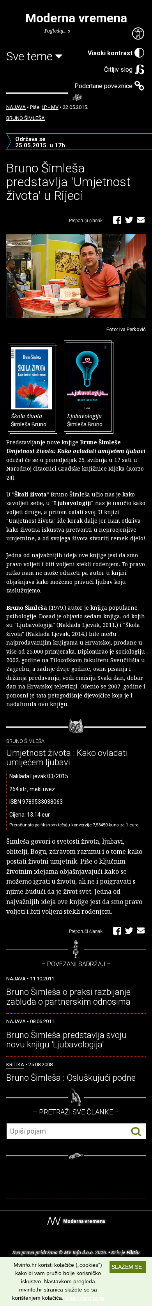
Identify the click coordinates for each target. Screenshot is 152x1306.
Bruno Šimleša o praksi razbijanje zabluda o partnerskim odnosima (68, 996)
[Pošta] (141, 219)
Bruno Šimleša (25, 118)
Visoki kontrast (110, 53)
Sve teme (30, 56)
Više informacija (84, 1298)
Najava (16, 107)
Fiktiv (133, 1252)
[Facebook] (117, 219)
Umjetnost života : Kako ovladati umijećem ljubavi (67, 757)
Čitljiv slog (118, 69)
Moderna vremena (76, 18)
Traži (136, 1131)
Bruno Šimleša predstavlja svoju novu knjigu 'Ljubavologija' (66, 1039)
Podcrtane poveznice (103, 86)
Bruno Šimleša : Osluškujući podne (71, 1078)
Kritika (15, 1064)
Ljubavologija (85, 419)
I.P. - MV (50, 107)
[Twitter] (129, 219)
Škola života (28, 419)
